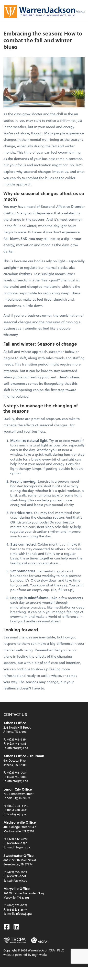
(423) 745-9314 (17, 739)
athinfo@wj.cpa (17, 748)
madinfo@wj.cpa (18, 847)
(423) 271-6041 (16, 876)
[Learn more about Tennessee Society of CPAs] (14, 940)
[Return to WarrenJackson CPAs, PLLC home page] (39, 11)
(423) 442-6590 (17, 843)
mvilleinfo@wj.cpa (19, 913)
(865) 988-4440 (17, 805)
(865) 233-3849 (17, 909)
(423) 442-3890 (17, 838)
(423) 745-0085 (17, 777)
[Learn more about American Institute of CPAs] (39, 940)
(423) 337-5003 (17, 872)
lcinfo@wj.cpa (16, 814)
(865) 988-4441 (17, 810)
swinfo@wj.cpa (17, 880)
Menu (80, 11)
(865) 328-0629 (17, 905)
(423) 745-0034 (17, 772)
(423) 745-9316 (16, 743)
